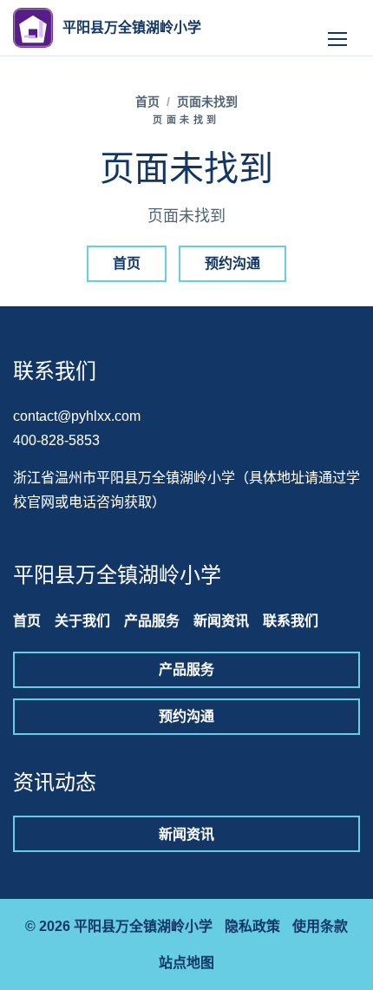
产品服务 (152, 620)
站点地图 (186, 962)
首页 (147, 101)
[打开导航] (337, 27)
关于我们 (82, 620)
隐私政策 (252, 926)
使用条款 (320, 926)
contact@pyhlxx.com (77, 416)
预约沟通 (232, 263)
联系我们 (290, 620)
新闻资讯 (221, 620)
